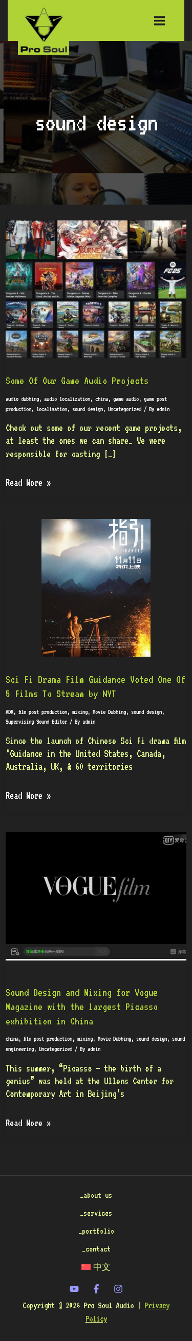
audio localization (67, 399)
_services (96, 1213)
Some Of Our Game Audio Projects (77, 381)
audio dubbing (22, 399)
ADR (9, 712)
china (101, 399)
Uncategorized (124, 409)
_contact (96, 1248)
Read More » (28, 482)
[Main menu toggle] (159, 20)
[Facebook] (96, 1288)
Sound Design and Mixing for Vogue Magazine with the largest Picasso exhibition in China (82, 1007)
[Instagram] (118, 1288)
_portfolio (96, 1230)
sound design (87, 409)
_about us (96, 1195)
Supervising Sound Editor (36, 721)
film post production (42, 712)
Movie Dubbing (109, 712)
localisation (51, 409)
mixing (80, 712)
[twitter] (74, 1288)
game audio (126, 399)
